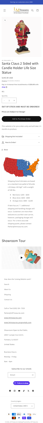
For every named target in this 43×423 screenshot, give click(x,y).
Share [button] (6, 150)
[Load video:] (21, 258)
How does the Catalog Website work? (17, 279)
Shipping (4, 80)
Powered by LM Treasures (30, 422)
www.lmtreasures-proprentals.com (17, 322)
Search (6, 284)
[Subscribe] (32, 375)
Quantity (5, 96)
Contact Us (8, 299)
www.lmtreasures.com (13, 318)
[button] (4, 10)
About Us (7, 289)
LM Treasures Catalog (16, 422)
